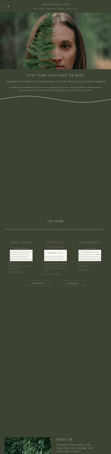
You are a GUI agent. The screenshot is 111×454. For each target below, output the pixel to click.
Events (68, 8)
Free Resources (72, 283)
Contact (75, 8)
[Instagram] (5, 6)
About (35, 8)
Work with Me (51, 8)
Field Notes (60, 8)
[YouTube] (8, 6)
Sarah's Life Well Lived (55, 4)
